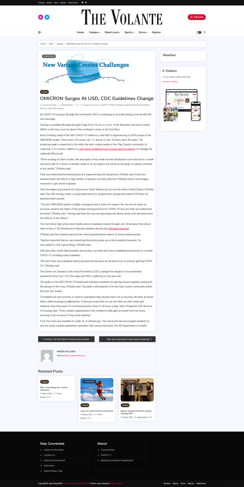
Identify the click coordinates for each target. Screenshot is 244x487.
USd (50, 108)
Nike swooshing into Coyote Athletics (54, 388)
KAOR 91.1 (106, 455)
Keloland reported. (118, 228)
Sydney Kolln (142, 417)
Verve (56, 3)
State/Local (73, 3)
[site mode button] (198, 32)
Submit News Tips (53, 471)
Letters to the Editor (54, 449)
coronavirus (94, 105)
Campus (41, 3)
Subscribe (198, 17)
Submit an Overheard (54, 460)
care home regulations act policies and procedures (107, 149)
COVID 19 (104, 105)
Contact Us (49, 455)
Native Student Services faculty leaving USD (136, 412)
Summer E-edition (170, 81)
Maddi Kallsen (67, 105)
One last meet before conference (96, 411)
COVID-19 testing (116, 105)
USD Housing (58, 108)
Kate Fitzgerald (130, 105)
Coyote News (108, 449)
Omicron (43, 108)
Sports (49, 3)
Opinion (63, 3)
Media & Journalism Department (117, 460)
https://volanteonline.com (74, 355)
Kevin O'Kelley (144, 105)
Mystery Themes (116, 483)
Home (80, 32)
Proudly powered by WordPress (76, 483)
